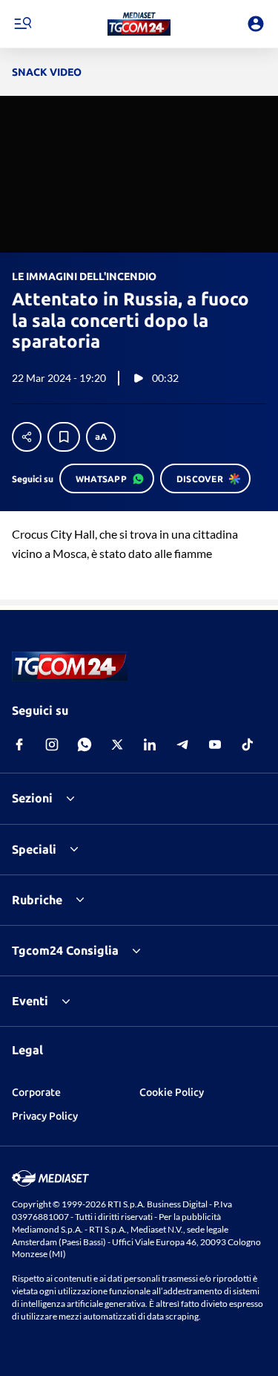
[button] (139, 24)
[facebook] (19, 744)
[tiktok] (247, 744)
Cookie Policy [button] (171, 1092)
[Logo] (139, 24)
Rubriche (37, 899)
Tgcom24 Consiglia (65, 950)
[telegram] (182, 744)
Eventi (30, 1000)
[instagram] (51, 744)
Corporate (36, 1092)
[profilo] (255, 23)
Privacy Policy (45, 1116)
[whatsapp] (84, 744)
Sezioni (32, 798)
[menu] (22, 23)
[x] (117, 744)
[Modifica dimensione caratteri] (101, 437)
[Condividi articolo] (27, 437)
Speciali (34, 849)
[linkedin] (149, 744)
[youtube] (215, 744)
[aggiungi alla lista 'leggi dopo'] (63, 437)
